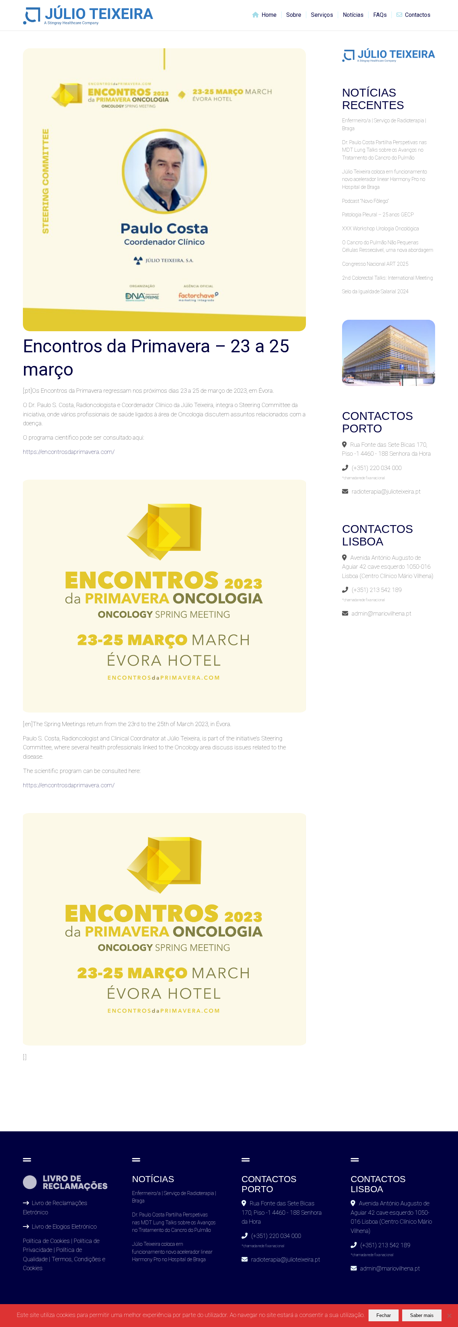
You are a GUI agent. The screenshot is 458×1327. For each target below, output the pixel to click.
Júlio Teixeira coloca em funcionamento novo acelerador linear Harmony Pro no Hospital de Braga (384, 179)
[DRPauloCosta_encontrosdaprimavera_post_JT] (164, 189)
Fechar (383, 1315)
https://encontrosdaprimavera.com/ (68, 785)
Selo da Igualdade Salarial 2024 (375, 292)
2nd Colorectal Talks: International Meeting (387, 278)
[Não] (449, 1315)
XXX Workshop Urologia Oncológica (380, 229)
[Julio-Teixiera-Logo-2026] (88, 15)
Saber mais (422, 1315)
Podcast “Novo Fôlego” (365, 201)
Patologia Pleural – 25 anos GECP (378, 215)
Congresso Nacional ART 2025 (375, 264)
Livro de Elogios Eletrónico (64, 1226)
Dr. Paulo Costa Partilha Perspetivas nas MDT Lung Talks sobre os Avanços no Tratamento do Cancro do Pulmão (384, 150)
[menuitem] (264, 15)
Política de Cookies (46, 1240)
